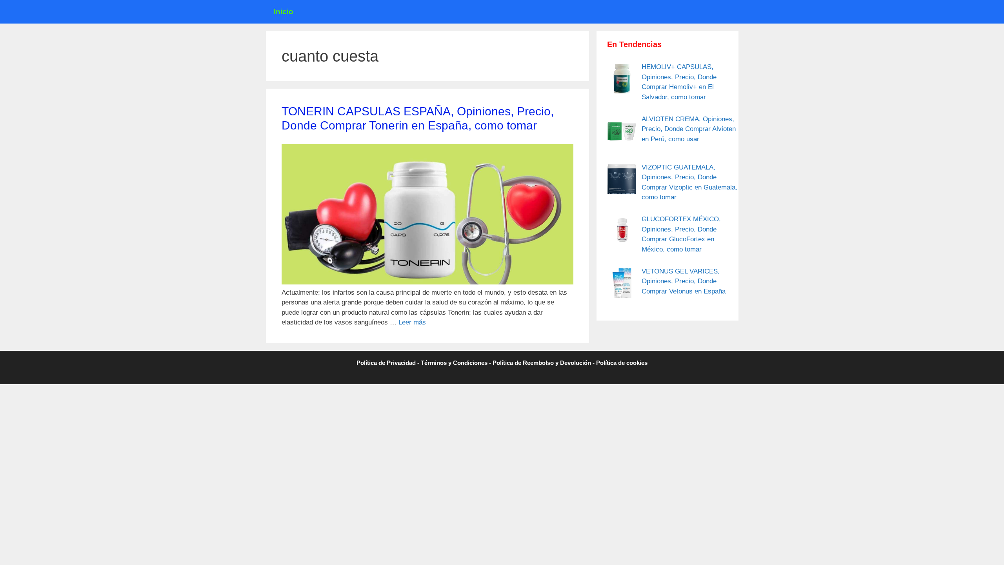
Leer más (412, 322)
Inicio (283, 11)
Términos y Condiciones (454, 362)
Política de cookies (622, 362)
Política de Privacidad (386, 362)
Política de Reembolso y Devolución (542, 362)
